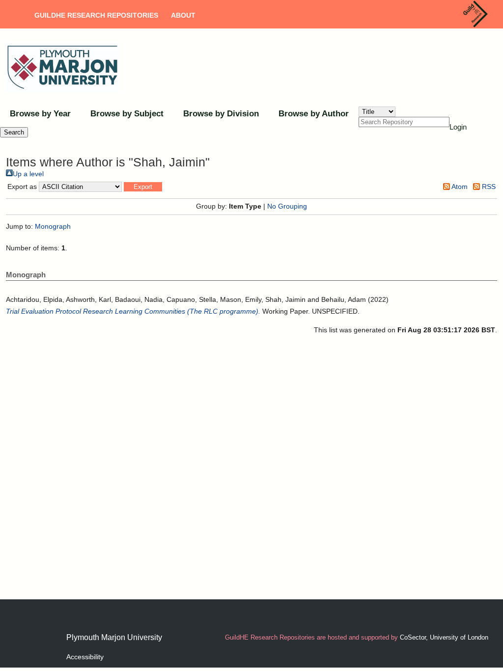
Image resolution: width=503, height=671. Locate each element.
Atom (459, 186)
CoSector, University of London (444, 637)
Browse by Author (314, 113)
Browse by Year (40, 113)
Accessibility (85, 657)
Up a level (28, 174)
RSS (488, 186)
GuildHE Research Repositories (96, 15)
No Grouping (287, 206)
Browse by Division (221, 113)
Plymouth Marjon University (114, 637)
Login (458, 127)
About (183, 15)
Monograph (53, 226)
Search (14, 132)
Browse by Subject (127, 113)
